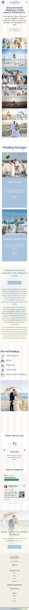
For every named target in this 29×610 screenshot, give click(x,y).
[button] (4, 450)
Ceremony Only (14, 570)
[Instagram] (16, 565)
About (14, 593)
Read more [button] (7, 499)
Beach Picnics (14, 588)
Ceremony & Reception (14, 585)
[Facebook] (13, 565)
